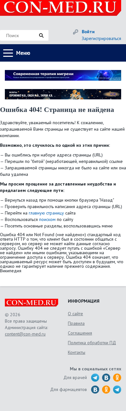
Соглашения (80, 333)
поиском (47, 219)
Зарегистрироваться (101, 38)
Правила (76, 323)
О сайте (75, 313)
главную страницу (46, 213)
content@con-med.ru (25, 334)
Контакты (76, 352)
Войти (88, 31)
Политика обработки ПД (92, 343)
